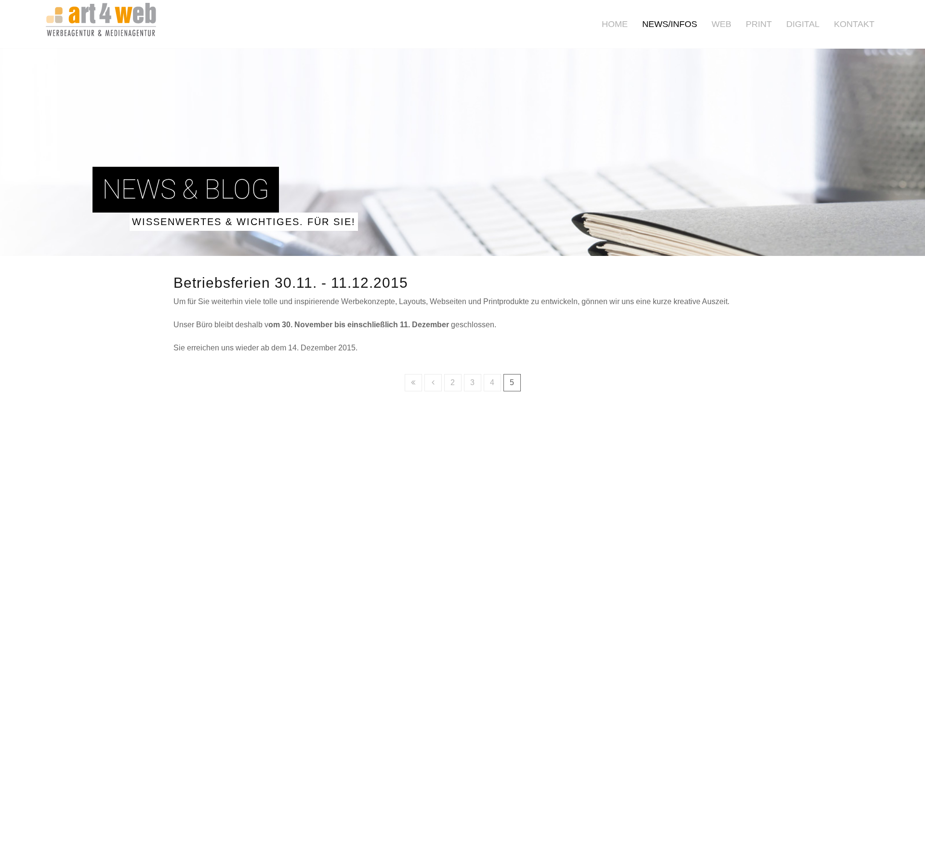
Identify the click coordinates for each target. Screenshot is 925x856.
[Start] (413, 382)
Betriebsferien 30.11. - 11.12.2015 (290, 283)
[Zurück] (433, 382)
